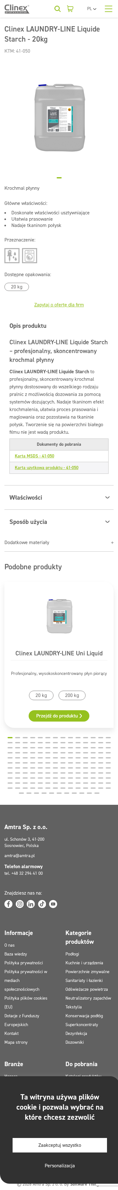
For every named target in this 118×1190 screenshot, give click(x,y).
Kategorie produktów (79, 937)
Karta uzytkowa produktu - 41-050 (46, 468)
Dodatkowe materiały (26, 542)
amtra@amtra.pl (19, 856)
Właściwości (25, 497)
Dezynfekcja (76, 1033)
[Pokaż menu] (109, 9)
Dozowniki (74, 1042)
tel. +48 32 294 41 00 (23, 873)
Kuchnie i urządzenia (84, 963)
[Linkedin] (31, 904)
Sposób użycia (28, 522)
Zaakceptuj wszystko (59, 1145)
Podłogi (72, 954)
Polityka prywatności (23, 963)
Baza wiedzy (15, 954)
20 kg (16, 286)
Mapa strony (16, 1042)
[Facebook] (8, 904)
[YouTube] (53, 904)
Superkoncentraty (81, 1025)
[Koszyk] (70, 9)
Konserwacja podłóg (84, 1016)
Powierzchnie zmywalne (87, 972)
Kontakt (11, 1033)
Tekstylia (73, 1007)
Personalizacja (60, 1165)
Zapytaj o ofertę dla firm (59, 304)
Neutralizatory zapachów (88, 998)
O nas (9, 945)
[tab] (59, 177)
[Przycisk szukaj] (57, 9)
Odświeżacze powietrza (86, 989)
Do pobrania (81, 1064)
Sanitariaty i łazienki (84, 981)
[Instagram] (20, 904)
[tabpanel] (59, 117)
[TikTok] (42, 904)
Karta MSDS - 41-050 (34, 456)
